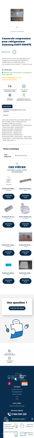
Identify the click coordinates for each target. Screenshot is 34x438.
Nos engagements (17, 391)
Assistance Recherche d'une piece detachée (9, 426)
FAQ (17, 399)
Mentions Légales (17, 394)
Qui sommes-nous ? (17, 389)
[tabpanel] (17, 15)
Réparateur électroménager (17, 406)
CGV (17, 396)
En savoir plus (7, 70)
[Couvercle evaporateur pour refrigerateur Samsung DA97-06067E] (17, 15)
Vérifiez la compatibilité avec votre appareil (14, 110)
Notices (5, 115)
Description (7, 106)
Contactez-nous (17, 308)
